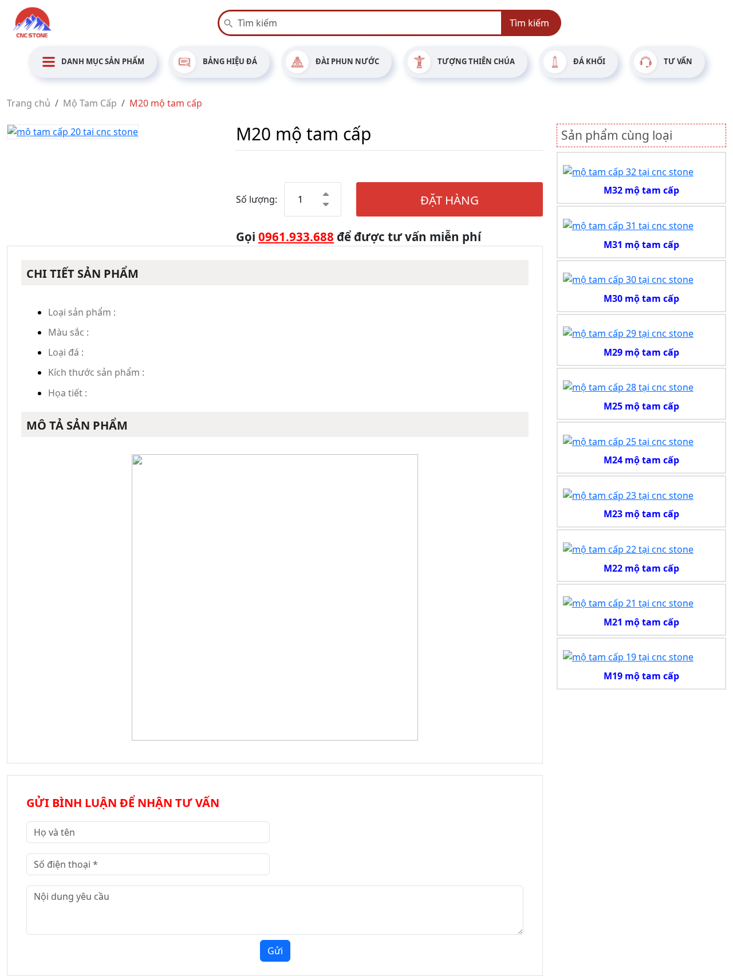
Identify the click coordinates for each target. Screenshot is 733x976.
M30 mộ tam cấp (641, 298)
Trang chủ (28, 103)
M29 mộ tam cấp (641, 352)
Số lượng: (256, 199)
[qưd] (628, 170)
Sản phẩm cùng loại (616, 135)
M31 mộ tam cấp (641, 244)
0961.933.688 (296, 237)
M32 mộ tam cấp (641, 190)
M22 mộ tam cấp (641, 568)
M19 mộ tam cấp (641, 676)
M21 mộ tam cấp (641, 622)
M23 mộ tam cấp (641, 513)
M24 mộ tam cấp (641, 460)
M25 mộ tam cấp (641, 406)
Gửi (275, 950)
